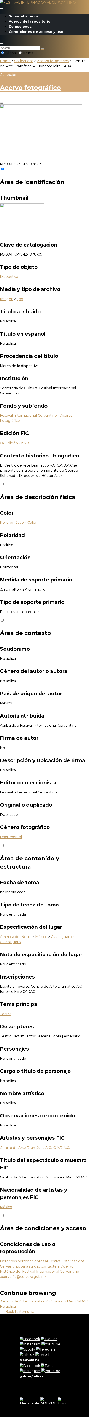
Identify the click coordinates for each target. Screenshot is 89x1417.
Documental (11, 837)
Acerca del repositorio (29, 21)
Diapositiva (9, 277)
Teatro (5, 1014)
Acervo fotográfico (53, 61)
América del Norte (16, 937)
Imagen (6, 299)
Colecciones (20, 27)
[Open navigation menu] (1, 8)
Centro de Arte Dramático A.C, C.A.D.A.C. (35, 1148)
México (41, 937)
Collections (23, 61)
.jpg (20, 299)
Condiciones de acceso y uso (36, 32)
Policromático (12, 522)
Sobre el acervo (23, 16)
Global (11, 53)
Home (5, 61)
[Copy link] (1, 103)
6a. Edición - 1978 (14, 443)
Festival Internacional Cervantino (28, 415)
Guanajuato (61, 937)
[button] (1, 43)
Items (27, 53)
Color (32, 522)
